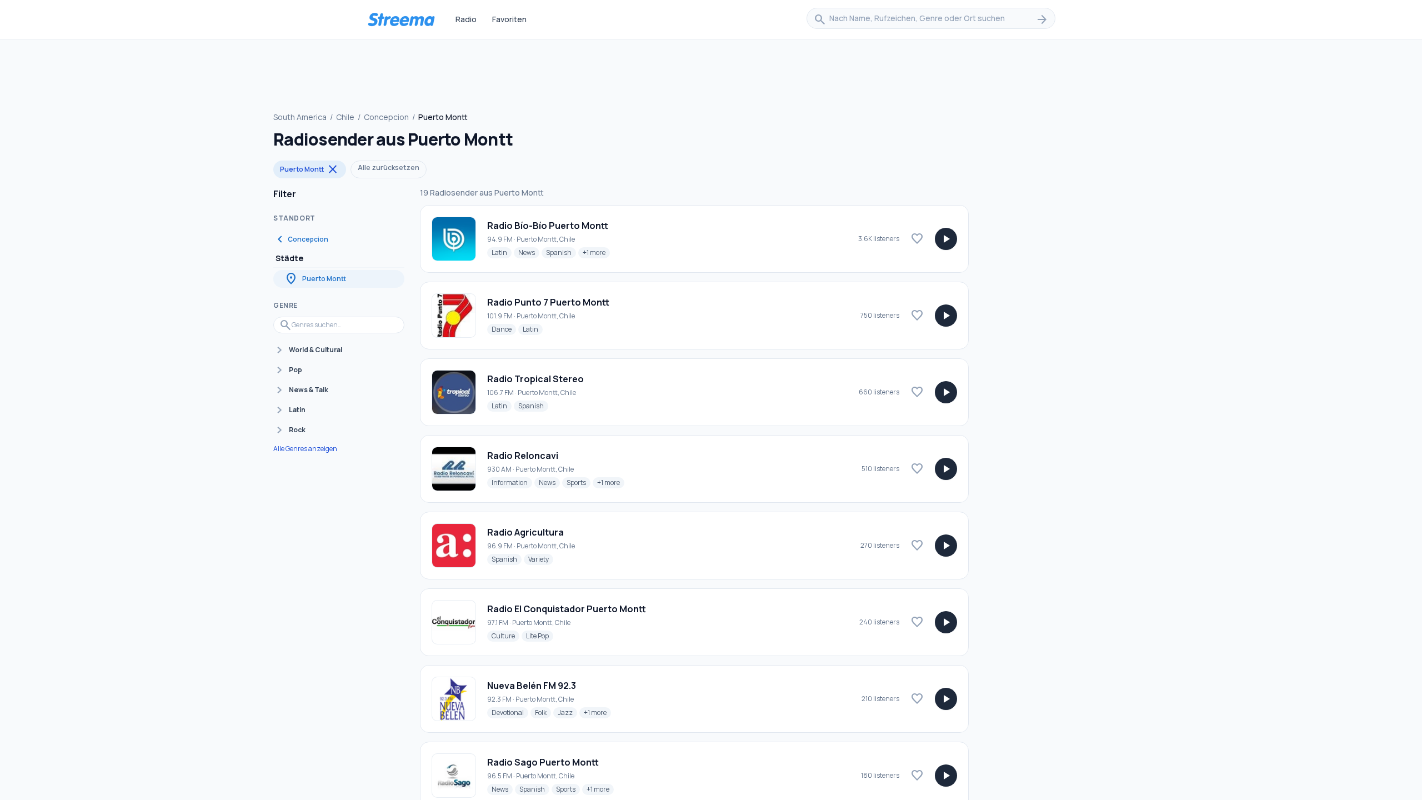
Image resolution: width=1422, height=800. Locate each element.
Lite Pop (539, 636)
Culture (505, 636)
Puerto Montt (309, 169)
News (528, 252)
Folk (543, 712)
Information (512, 482)
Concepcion (386, 117)
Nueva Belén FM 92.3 (531, 685)
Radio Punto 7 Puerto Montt (548, 302)
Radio (466, 19)
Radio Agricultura (525, 532)
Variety (540, 559)
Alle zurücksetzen (388, 167)
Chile (345, 117)
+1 (596, 252)
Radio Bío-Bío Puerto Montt (547, 225)
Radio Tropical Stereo (535, 379)
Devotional (510, 712)
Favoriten (509, 19)
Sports (578, 482)
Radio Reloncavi (522, 455)
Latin (502, 252)
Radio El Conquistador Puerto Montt (566, 609)
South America (300, 117)
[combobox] (931, 19)
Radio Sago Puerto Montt (543, 762)
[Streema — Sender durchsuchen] (401, 19)
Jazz (567, 712)
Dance (504, 329)
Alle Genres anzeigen (305, 448)
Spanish (561, 252)
